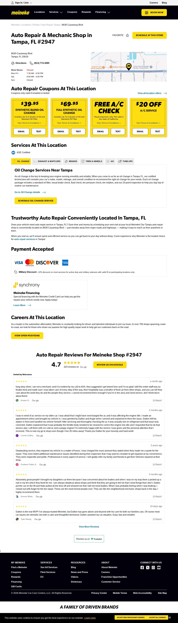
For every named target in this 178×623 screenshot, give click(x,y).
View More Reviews (89, 527)
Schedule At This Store (149, 35)
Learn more (90, 618)
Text (38, 131)
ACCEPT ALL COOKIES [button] (157, 617)
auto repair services (24, 239)
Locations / (27, 25)
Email (21, 131)
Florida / (37, 25)
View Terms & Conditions (28, 123)
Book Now (156, 12)
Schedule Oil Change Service (35, 201)
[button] (170, 617)
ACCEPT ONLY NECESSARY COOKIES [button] (130, 617)
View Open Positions (27, 336)
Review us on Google (110, 365)
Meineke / (16, 25)
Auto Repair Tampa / (51, 25)
